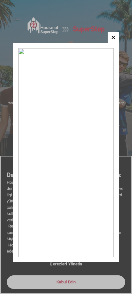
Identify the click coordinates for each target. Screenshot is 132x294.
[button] (113, 37)
